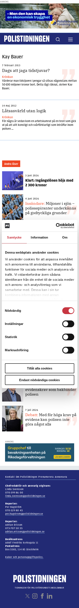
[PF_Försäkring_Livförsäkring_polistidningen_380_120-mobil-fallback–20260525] (39, 16)
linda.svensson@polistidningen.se (25, 495)
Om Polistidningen (26, 476)
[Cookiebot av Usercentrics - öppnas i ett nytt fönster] (56, 226)
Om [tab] (64, 237)
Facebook (42, 596)
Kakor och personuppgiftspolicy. (24, 557)
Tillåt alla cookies (39, 368)
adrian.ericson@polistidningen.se (25, 531)
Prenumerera (46, 476)
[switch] (68, 323)
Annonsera (61, 476)
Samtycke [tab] (14, 237)
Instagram (34, 596)
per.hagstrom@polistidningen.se (24, 513)
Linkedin (49, 596)
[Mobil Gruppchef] (39, 452)
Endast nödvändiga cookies (39, 380)
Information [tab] (39, 237)
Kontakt (10, 476)
